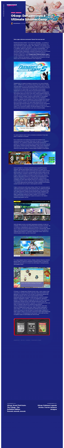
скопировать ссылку (36, 340)
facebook (28, 340)
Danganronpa (18, 12)
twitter (23, 340)
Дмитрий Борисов (16, 23)
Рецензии (13, 12)
